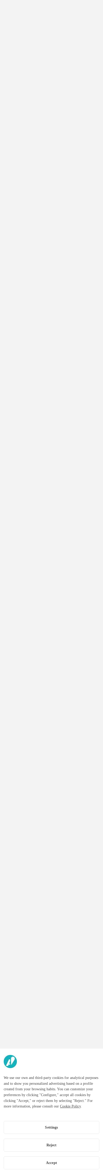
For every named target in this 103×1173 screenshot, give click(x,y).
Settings (51, 1127)
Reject (51, 1145)
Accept (51, 1163)
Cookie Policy (70, 1106)
